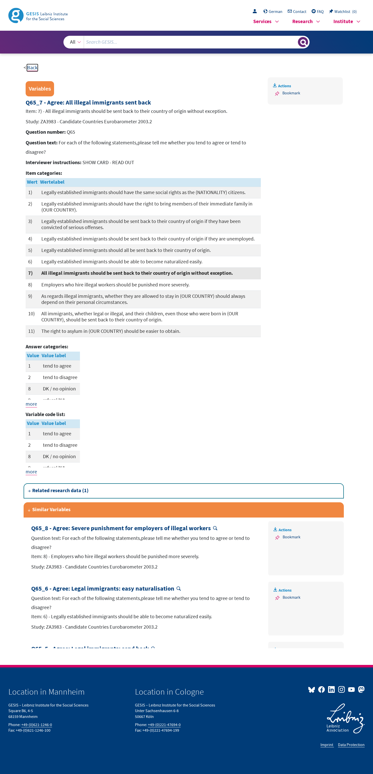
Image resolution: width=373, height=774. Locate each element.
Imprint (327, 744)
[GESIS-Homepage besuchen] (38, 15)
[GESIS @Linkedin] (332, 689)
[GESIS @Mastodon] (361, 689)
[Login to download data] (256, 11)
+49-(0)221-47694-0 (164, 724)
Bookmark (291, 93)
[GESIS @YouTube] (352, 689)
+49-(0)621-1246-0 (36, 724)
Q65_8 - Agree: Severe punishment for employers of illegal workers (121, 528)
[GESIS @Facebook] (322, 689)
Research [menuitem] (302, 21)
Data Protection (351, 744)
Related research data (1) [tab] (60, 490)
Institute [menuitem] (343, 21)
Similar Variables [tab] (51, 509)
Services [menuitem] (262, 21)
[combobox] (186, 42)
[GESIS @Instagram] (342, 689)
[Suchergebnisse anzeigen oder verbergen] (303, 42)
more (31, 404)
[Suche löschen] (293, 42)
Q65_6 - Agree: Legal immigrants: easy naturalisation (102, 589)
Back (32, 67)
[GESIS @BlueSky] (312, 689)
